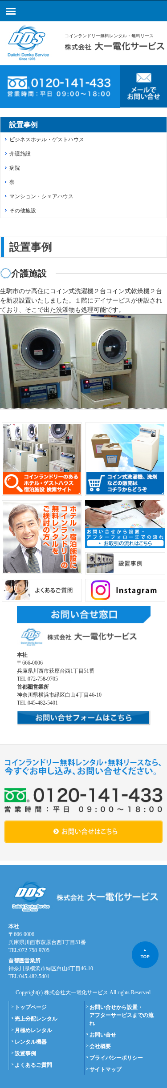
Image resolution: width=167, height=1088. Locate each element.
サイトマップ (106, 1069)
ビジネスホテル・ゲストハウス (46, 139)
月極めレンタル (33, 1030)
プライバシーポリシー (116, 1058)
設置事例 (25, 1053)
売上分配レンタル (36, 1019)
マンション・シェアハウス (41, 196)
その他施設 (22, 210)
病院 (14, 168)
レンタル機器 (31, 1042)
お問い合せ (103, 1035)
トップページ (31, 1007)
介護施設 (20, 154)
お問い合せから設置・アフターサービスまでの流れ (122, 1015)
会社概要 (100, 1046)
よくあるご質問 (33, 1065)
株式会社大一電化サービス (76, 992)
